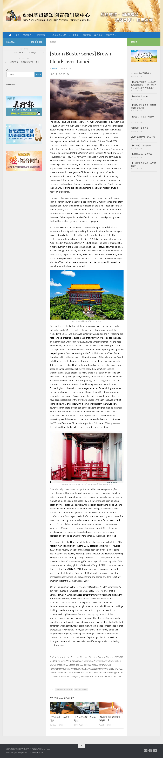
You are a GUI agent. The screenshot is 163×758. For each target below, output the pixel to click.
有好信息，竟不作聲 (139, 128)
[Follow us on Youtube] (40, 42)
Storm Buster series (80, 689)
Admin (54, 68)
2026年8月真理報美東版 (141, 73)
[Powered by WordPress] (16, 752)
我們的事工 (42, 35)
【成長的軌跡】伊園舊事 (141, 154)
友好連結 (98, 35)
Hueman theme (37, 753)
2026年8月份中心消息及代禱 (143, 137)
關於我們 (27, 35)
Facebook (10, 85)
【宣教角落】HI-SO (139, 96)
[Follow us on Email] (32, 42)
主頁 (18, 35)
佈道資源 (87, 35)
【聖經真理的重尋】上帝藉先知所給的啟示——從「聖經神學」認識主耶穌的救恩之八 (144, 85)
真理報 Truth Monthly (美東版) (65, 35)
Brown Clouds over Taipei (64, 689)
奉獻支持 (110, 35)
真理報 (53, 42)
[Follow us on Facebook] (36, 42)
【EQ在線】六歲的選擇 (141, 145)
